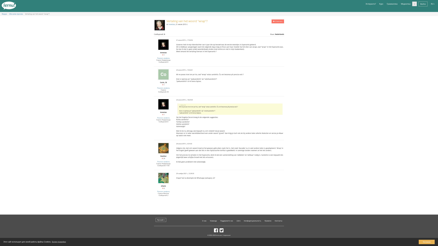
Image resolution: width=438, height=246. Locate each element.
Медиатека (406, 4)
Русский (160, 220)
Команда (213, 221)
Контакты (278, 221)
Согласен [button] (426, 242)
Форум (4, 14)
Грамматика (392, 4)
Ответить (279, 21)
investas (172, 24)
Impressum (227, 235)
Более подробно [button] (59, 242)
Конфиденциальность (252, 221)
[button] (414, 4)
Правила (268, 221)
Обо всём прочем (16, 14)
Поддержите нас (226, 221)
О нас (204, 221)
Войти (423, 4)
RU (432, 4)
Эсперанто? (371, 4)
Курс (381, 4)
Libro (238, 221)
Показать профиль (163, 58)
